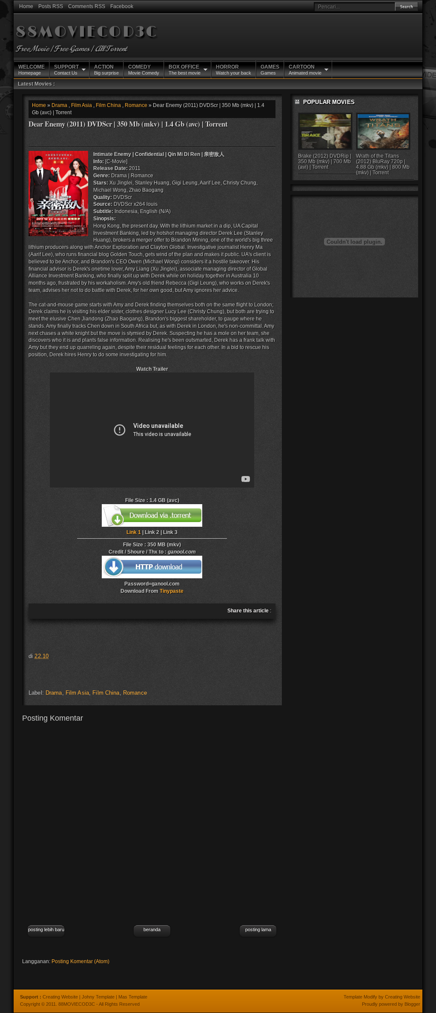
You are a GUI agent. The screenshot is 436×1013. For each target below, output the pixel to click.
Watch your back (233, 69)
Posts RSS (50, 6)
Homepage (31, 69)
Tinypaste (172, 591)
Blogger (412, 1004)
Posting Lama (258, 929)
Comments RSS (86, 6)
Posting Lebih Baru (46, 929)
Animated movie (305, 69)
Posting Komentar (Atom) (80, 961)
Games (270, 69)
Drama (59, 105)
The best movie (185, 69)
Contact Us (66, 69)
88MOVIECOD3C (87, 32)
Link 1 (133, 532)
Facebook (121, 6)
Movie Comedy (143, 69)
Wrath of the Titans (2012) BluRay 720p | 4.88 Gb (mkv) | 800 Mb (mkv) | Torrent (383, 164)
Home (26, 6)
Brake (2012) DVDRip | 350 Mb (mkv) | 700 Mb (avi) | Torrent (324, 161)
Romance (136, 105)
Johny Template (98, 996)
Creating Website (60, 996)
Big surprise (106, 69)
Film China (108, 105)
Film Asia (81, 105)
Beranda (152, 929)
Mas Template (132, 996)
